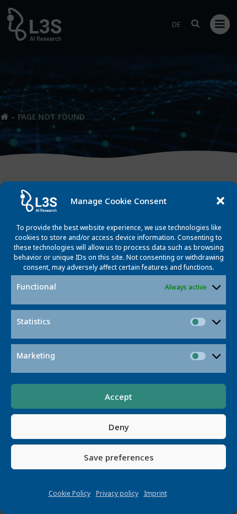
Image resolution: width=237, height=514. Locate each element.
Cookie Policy (69, 493)
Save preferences (119, 457)
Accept (118, 396)
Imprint (155, 493)
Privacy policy (117, 493)
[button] (220, 200)
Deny (119, 426)
